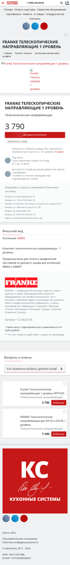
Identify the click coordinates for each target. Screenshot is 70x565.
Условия (58, 151)
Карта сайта (9, 532)
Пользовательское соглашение (19, 538)
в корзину (58, 402)
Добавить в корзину (35, 134)
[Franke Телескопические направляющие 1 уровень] (35, 63)
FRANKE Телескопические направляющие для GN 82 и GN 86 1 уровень (43, 421)
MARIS (21, 238)
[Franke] (21, 282)
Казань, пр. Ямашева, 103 (17, 210)
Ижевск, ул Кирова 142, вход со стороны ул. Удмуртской (33, 203)
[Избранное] (66, 35)
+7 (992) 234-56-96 (35, 3)
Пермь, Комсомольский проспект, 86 (23, 218)
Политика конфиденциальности (20, 542)
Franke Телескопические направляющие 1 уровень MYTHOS (42, 391)
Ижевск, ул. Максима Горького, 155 (23, 207)
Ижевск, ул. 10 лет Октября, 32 (20, 200)
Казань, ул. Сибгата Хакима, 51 (20, 214)
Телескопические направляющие (41, 397)
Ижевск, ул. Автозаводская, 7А (20, 196)
